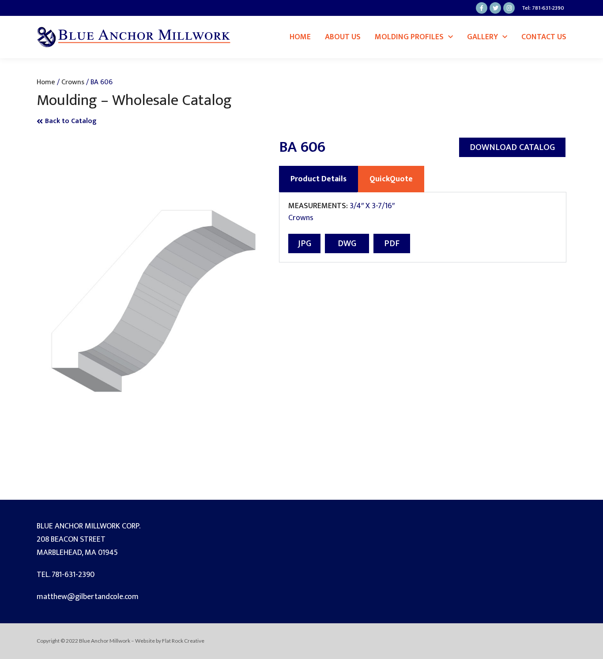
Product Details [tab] (318, 179)
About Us (343, 37)
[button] (512, 147)
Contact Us (543, 37)
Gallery (482, 37)
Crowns (72, 82)
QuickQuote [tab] (391, 179)
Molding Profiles (409, 37)
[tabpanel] (422, 227)
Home (300, 37)
